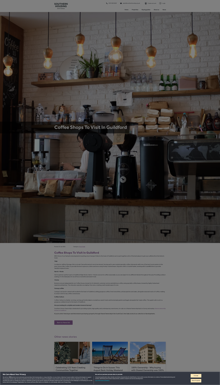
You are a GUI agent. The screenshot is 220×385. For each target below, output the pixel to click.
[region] (110, 378)
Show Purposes (196, 380)
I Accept (196, 375)
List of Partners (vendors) (102, 380)
